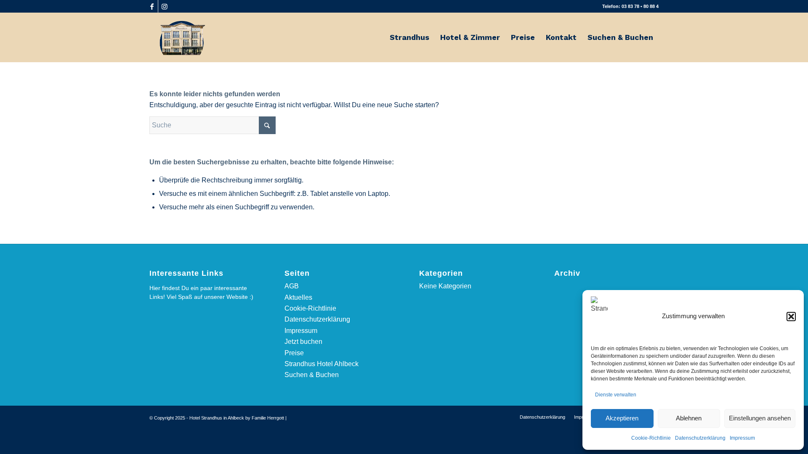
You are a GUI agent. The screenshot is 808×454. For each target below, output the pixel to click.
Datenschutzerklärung (700, 438)
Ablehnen (689, 418)
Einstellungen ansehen (760, 418)
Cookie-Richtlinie (651, 438)
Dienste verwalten (615, 395)
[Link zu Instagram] (164, 6)
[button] (791, 316)
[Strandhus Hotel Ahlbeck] (181, 37)
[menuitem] (409, 37)
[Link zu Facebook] (152, 6)
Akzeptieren (622, 418)
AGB (291, 286)
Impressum (742, 438)
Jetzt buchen (303, 341)
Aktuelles (298, 297)
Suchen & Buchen (311, 374)
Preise (294, 352)
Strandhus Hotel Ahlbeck (321, 363)
